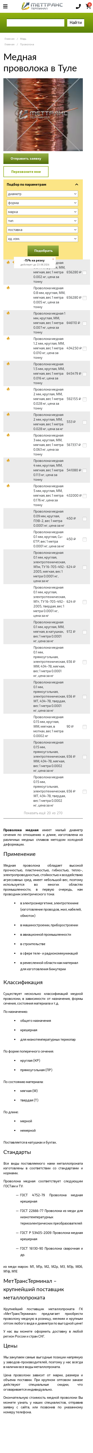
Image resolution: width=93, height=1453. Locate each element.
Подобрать (43, 250)
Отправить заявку (26, 158)
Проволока (27, 44)
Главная (9, 38)
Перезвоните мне (26, 172)
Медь (23, 38)
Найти (76, 22)
